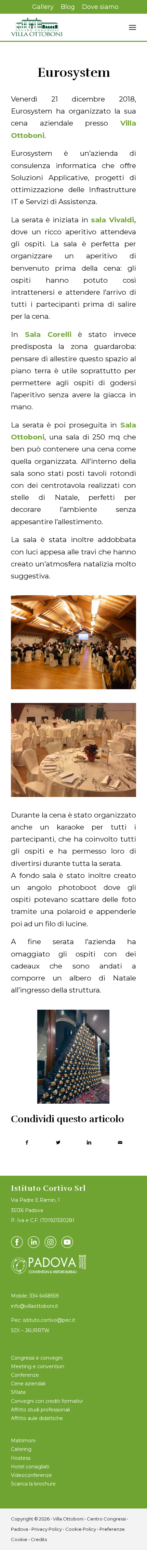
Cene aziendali (28, 1384)
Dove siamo (100, 7)
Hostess (20, 1458)
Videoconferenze (31, 1475)
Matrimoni (23, 1440)
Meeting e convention (37, 1366)
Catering (21, 1449)
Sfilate (18, 1392)
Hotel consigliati (30, 1467)
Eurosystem (73, 72)
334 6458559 (44, 1296)
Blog (68, 7)
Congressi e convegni (37, 1358)
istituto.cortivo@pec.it (49, 1320)
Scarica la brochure (33, 1484)
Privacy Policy (46, 1529)
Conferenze (25, 1375)
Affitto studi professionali (40, 1410)
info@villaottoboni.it (34, 1306)
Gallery (43, 7)
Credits (39, 1539)
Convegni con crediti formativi (47, 1401)
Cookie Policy (80, 1529)
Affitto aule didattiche (37, 1418)
